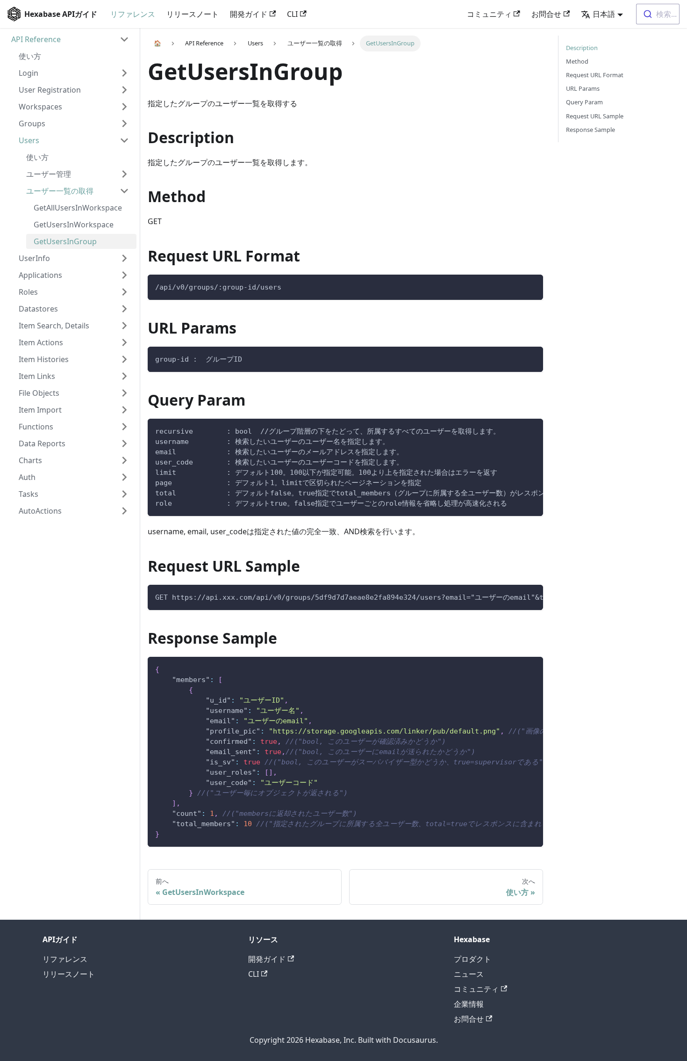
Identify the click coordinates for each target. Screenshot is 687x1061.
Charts (30, 460)
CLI (292, 14)
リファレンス (132, 14)
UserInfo (34, 258)
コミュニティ (489, 14)
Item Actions (41, 342)
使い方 (30, 56)
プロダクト (472, 959)
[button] (602, 14)
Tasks (28, 494)
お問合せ (546, 14)
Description (582, 48)
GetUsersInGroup (65, 241)
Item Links (37, 376)
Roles (28, 292)
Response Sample (590, 129)
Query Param (584, 102)
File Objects (39, 393)
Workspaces (40, 107)
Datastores (38, 309)
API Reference (36, 39)
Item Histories (44, 359)
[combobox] (658, 14)
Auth (27, 477)
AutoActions (40, 511)
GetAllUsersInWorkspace (78, 208)
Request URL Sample (594, 116)
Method (577, 61)
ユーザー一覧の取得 (59, 191)
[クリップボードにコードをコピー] (531, 286)
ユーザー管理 (48, 174)
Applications (40, 275)
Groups (32, 123)
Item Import (40, 410)
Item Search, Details (54, 325)
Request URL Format (594, 75)
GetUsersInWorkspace (74, 224)
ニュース (469, 974)
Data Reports (42, 443)
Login (28, 73)
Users (29, 140)
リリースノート (192, 14)
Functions (36, 426)
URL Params (583, 88)
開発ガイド (248, 14)
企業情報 (469, 1004)
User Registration (50, 90)
